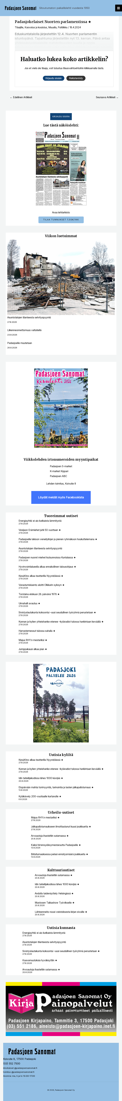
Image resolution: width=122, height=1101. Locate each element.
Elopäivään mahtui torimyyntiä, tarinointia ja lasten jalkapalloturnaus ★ (56, 787)
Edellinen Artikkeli (21, 97)
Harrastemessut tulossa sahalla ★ (37, 630)
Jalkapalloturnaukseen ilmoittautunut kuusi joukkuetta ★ (61, 826)
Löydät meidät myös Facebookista (61, 497)
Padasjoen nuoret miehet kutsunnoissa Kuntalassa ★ (47, 557)
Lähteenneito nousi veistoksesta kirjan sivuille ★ (61, 911)
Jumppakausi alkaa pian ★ (33, 649)
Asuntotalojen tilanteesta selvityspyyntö (29, 317)
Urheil (53, 812)
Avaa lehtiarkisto (61, 212)
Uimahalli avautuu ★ (29, 603)
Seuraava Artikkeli (107, 97)
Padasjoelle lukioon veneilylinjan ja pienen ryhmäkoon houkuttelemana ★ (58, 539)
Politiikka (62, 27)
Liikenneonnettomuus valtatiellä (24, 330)
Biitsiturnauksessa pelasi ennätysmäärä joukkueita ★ (59, 854)
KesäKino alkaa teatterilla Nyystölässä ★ (41, 575)
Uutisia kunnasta (61, 928)
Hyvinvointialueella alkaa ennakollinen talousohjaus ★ (47, 566)
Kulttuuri (55, 870)
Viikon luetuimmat (61, 236)
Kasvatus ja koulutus (36, 27)
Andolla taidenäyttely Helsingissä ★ (54, 893)
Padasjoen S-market (61, 466)
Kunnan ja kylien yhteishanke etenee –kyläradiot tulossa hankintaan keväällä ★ (61, 621)
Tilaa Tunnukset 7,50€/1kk (61, 220)
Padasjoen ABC (58, 476)
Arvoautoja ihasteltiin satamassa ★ (50, 835)
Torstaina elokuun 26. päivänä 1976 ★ (39, 594)
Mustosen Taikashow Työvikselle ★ (55, 902)
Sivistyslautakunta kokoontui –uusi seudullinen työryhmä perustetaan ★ (57, 612)
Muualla (52, 27)
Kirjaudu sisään (61, 116)
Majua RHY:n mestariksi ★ (33, 640)
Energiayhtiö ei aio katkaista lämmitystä (40, 520)
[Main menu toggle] (118, 8)
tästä (100, 68)
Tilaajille (19, 27)
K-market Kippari (59, 471)
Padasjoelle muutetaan (19, 343)
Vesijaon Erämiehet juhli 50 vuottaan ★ (40, 530)
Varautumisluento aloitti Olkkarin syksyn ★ (41, 584)
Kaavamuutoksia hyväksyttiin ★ (39, 960)
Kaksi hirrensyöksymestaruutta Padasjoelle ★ (56, 845)
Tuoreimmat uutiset (61, 516)
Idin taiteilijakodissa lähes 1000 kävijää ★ (41, 778)
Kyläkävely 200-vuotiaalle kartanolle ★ (40, 796)
